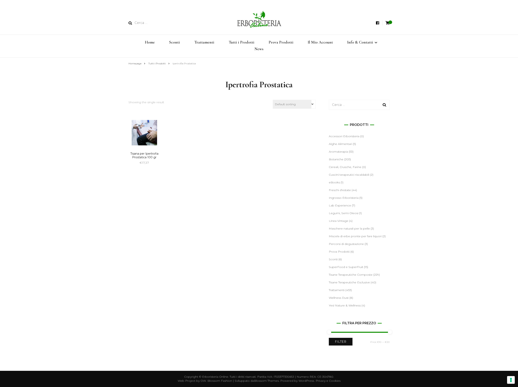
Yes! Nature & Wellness (345, 305)
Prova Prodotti (281, 42)
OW (203, 381)
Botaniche (336, 159)
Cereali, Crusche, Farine (345, 167)
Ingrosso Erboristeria (344, 198)
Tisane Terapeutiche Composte (351, 274)
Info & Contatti (360, 42)
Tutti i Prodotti (241, 42)
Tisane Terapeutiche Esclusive (349, 282)
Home (150, 42)
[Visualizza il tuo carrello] (387, 23)
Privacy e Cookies (328, 381)
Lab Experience (340, 205)
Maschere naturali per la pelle (349, 228)
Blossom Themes (266, 381)
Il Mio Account (320, 42)
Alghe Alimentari (340, 144)
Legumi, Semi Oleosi (343, 213)
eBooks (334, 182)
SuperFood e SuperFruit (346, 267)
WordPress (306, 381)
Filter (340, 341)
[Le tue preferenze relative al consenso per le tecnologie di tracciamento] (511, 380)
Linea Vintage (338, 221)
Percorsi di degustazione (346, 244)
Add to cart (144, 132)
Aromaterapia (338, 151)
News (259, 49)
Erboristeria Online (215, 376)
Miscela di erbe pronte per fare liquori (355, 236)
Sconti (174, 42)
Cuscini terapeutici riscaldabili (349, 174)
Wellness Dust (339, 298)
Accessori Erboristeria (344, 136)
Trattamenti (204, 42)
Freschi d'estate (340, 190)
